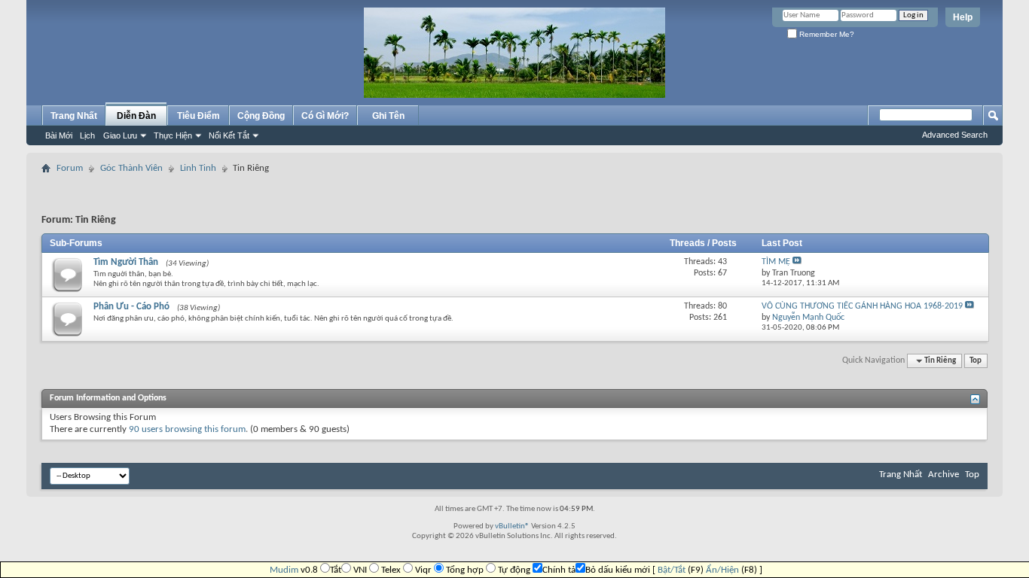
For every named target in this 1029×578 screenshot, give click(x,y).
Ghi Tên (388, 116)
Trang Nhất (73, 116)
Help (963, 17)
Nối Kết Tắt (229, 135)
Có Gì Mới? (325, 116)
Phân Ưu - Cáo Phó (131, 307)
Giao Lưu (120, 135)
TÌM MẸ (776, 261)
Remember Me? (825, 34)
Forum (69, 168)
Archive (943, 474)
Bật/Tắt (671, 570)
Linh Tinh (198, 168)
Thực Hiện (173, 135)
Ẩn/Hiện (722, 570)
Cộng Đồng (261, 116)
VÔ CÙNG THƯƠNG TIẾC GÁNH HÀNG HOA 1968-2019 (862, 306)
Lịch (87, 135)
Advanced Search (955, 134)
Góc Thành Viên (131, 168)
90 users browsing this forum (187, 429)
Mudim (284, 570)
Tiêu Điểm (198, 116)
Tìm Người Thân (125, 262)
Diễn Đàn (136, 116)
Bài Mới (58, 135)
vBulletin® (512, 526)
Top (975, 361)
